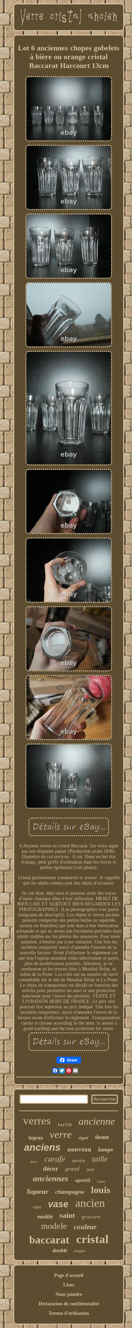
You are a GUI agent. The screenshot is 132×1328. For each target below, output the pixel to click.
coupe (101, 1181)
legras (35, 1138)
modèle (45, 1216)
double (59, 1250)
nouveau (79, 1149)
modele (54, 1226)
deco (34, 1162)
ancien (90, 1203)
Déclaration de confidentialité (69, 1303)
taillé (65, 1125)
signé (83, 1137)
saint (67, 1215)
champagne (69, 1191)
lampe (105, 1149)
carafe (54, 1158)
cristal (92, 1239)
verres (37, 1121)
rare (90, 1169)
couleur (85, 1227)
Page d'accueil (68, 1275)
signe (37, 1207)
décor (50, 1168)
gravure (91, 1217)
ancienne (97, 1121)
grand (72, 1169)
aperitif (82, 1180)
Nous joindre (69, 1294)
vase (58, 1204)
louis (100, 1190)
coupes (79, 1251)
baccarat (49, 1240)
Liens (68, 1284)
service (78, 1160)
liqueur (37, 1191)
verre (61, 1134)
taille (100, 1159)
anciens (42, 1147)
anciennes (50, 1178)
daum (102, 1137)
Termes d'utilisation (68, 1313)
